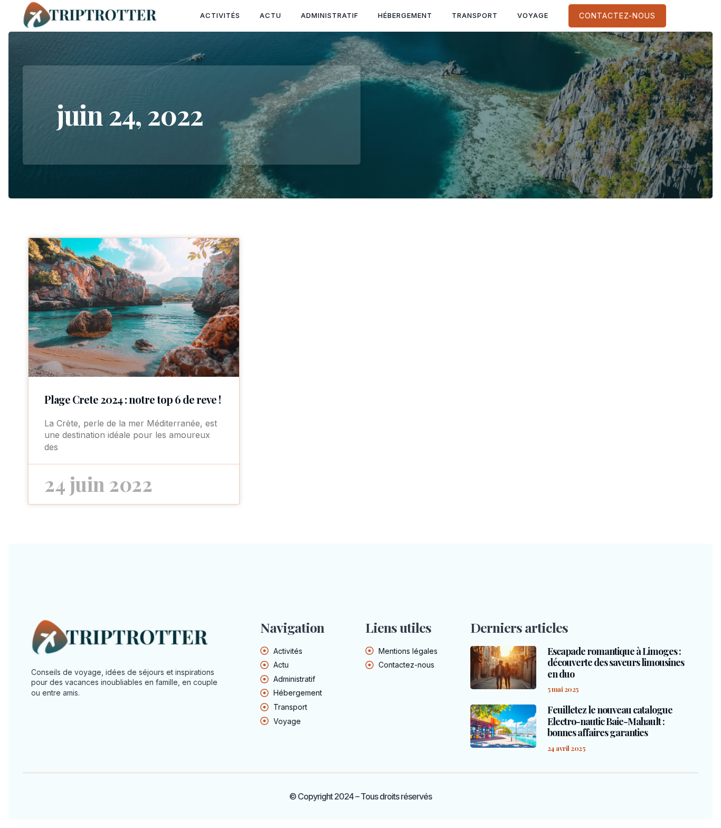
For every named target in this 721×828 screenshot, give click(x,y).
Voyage (532, 15)
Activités (220, 15)
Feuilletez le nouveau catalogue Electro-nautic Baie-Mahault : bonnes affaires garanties (609, 721)
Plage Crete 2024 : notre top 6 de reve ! (132, 399)
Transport (475, 15)
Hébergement (405, 15)
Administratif (329, 15)
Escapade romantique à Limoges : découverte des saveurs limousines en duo (615, 662)
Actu (270, 15)
